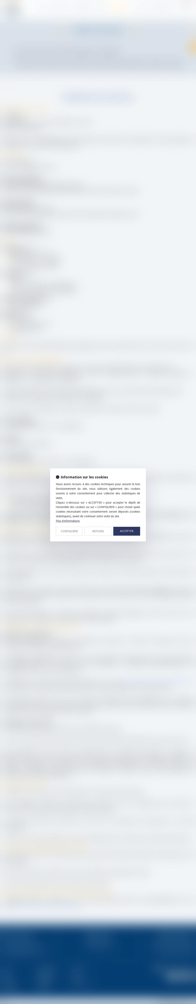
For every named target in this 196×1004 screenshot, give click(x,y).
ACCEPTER (126, 531)
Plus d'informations (68, 521)
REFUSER (98, 531)
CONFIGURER (69, 531)
